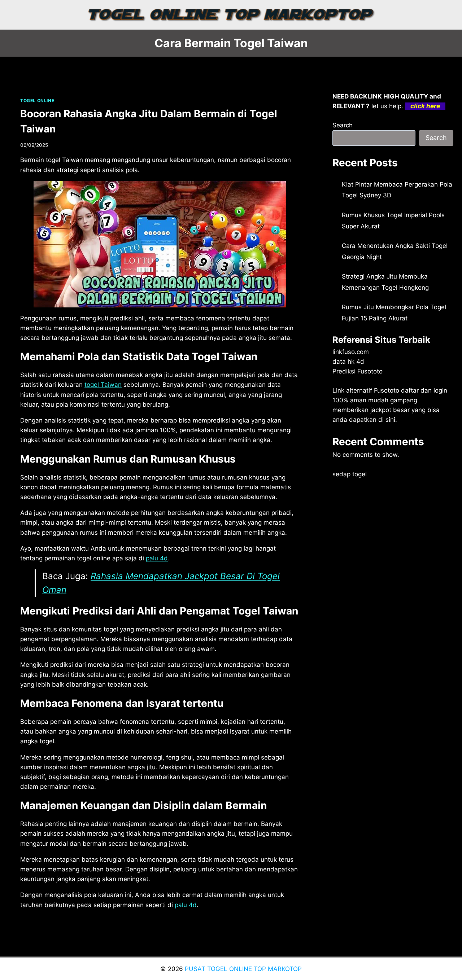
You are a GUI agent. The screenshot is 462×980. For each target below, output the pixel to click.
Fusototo (386, 390)
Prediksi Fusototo (357, 371)
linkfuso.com (350, 351)
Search (342, 125)
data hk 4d (348, 361)
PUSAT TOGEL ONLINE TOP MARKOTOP (243, 968)
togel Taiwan (103, 384)
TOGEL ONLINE (37, 100)
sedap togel (349, 474)
